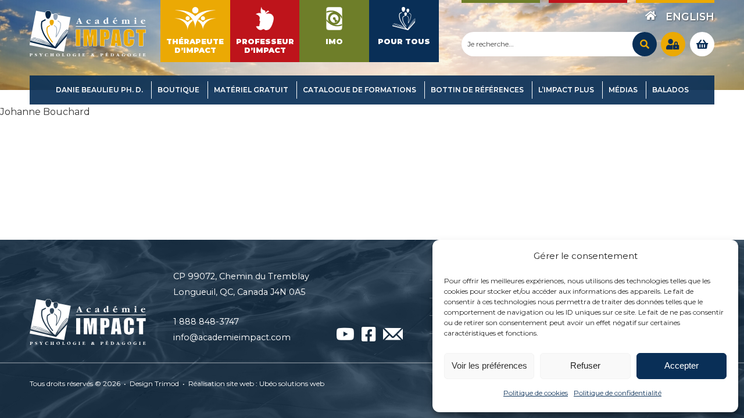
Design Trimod (154, 383)
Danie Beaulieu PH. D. (99, 89)
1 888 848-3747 (206, 321)
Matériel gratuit (251, 89)
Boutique (178, 89)
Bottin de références (477, 89)
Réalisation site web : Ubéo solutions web (256, 383)
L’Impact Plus (566, 89)
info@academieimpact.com (232, 337)
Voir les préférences (489, 365)
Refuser (585, 365)
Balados (670, 89)
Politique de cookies (535, 392)
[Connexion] (673, 44)
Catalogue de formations (359, 89)
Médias (623, 89)
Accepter (681, 365)
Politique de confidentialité (617, 392)
